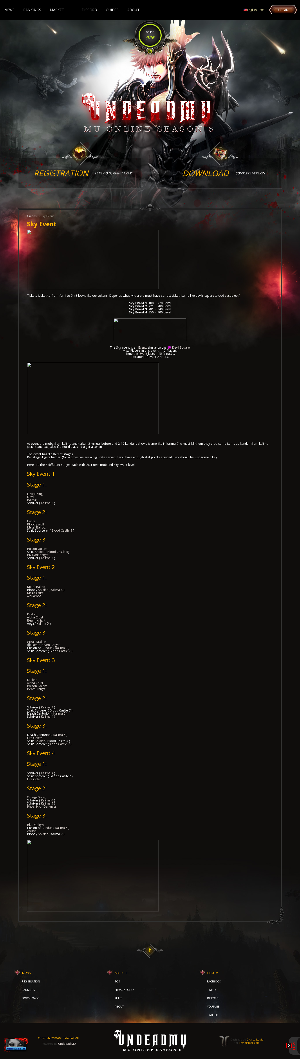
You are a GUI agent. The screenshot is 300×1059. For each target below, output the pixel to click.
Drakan (32, 614)
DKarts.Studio (255, 1039)
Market (57, 9)
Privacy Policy (125, 990)
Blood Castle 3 (61, 530)
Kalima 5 (42, 623)
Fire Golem (35, 738)
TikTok (211, 990)
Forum (212, 973)
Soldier (40, 552)
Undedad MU (67, 1044)
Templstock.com (249, 1043)
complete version (224, 173)
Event (142, 347)
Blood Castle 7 (60, 651)
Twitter (212, 1015)
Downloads (30, 998)
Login (283, 9)
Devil (30, 497)
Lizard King (35, 494)
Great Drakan (36, 642)
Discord (89, 9)
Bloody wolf (35, 524)
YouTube (213, 1006)
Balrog (31, 500)
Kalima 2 (47, 503)
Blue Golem (35, 825)
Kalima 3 (47, 558)
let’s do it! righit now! (83, 173)
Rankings (32, 9)
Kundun (47, 648)
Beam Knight (36, 620)
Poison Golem (37, 549)
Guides (112, 9)
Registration (31, 981)
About (133, 9)
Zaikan (31, 831)
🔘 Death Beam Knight (43, 645)
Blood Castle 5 (57, 552)
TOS (117, 981)
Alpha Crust (35, 617)
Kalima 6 (59, 735)
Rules (118, 998)
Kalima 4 (56, 590)
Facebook (214, 981)
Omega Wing (36, 797)
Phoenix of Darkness (42, 806)
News (9, 9)
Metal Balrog (36, 527)
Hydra (31, 521)
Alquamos (34, 596)
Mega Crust (35, 593)
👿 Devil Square (178, 347)
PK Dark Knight (38, 555)
